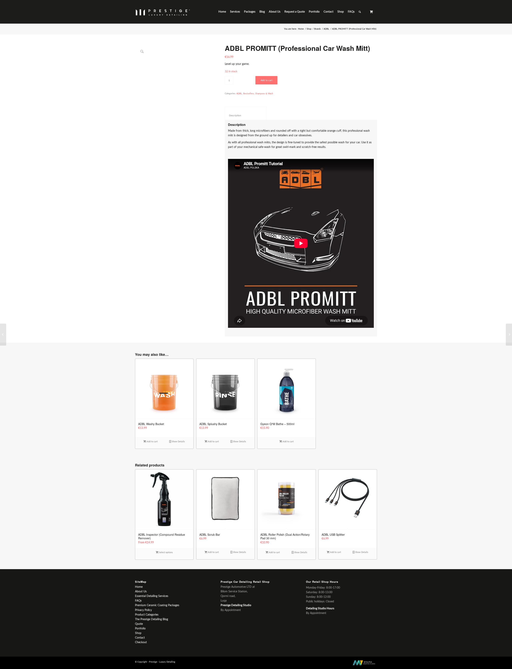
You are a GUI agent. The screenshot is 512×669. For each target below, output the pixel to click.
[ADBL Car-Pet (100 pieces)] (3, 335)
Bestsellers (248, 93)
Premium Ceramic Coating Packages (157, 605)
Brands (317, 29)
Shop (309, 29)
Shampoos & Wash (264, 93)
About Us (141, 591)
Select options (165, 552)
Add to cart (266, 80)
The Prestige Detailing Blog (151, 619)
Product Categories (146, 614)
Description (246, 115)
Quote (139, 624)
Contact (140, 637)
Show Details (178, 441)
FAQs (138, 600)
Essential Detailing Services (151, 596)
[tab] (246, 113)
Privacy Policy (143, 610)
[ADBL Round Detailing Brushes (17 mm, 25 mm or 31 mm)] (509, 335)
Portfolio (140, 628)
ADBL (326, 29)
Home (301, 29)
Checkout (141, 642)
